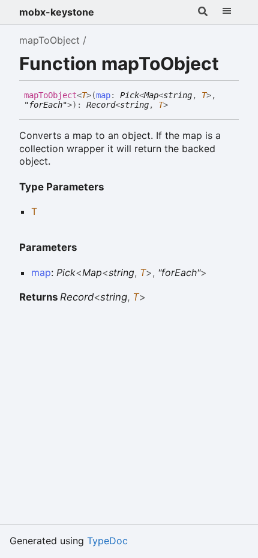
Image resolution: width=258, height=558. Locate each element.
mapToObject (49, 40)
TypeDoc (107, 541)
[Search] (203, 12)
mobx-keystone (56, 12)
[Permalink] (177, 105)
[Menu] (227, 12)
